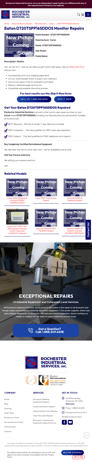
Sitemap (8, 408)
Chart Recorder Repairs (43, 415)
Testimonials (10, 427)
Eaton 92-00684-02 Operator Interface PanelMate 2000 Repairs (75, 230)
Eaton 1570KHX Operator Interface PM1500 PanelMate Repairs (17, 200)
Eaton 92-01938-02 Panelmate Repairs (74, 199)
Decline (78, 457)
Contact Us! (88, 229)
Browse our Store (11, 417)
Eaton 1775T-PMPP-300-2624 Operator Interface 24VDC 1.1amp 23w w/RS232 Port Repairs (17, 229)
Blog (6, 404)
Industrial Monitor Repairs (44, 406)
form (76, 66)
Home (6, 399)
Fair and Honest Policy (13, 422)
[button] (78, 14)
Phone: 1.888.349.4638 (75, 408)
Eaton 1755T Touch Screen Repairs (46, 199)
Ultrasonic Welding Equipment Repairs (41, 400)
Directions (70, 403)
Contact (8, 431)
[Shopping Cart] (82, 14)
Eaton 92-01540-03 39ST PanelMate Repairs (46, 229)
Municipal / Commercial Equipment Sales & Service (44, 421)
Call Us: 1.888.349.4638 (34, 99)
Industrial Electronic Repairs (45, 411)
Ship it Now (65, 99)
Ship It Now (9, 413)
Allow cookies (72, 452)
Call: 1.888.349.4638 (49, 332)
